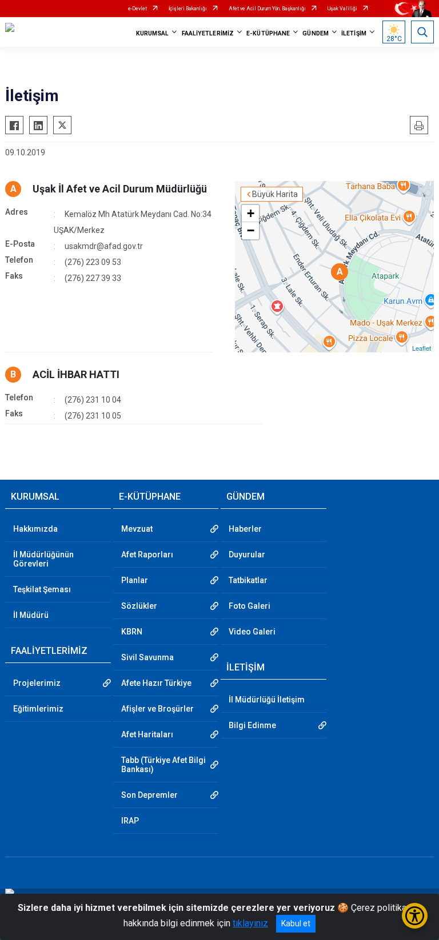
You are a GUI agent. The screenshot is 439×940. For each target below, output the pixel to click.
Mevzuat (137, 528)
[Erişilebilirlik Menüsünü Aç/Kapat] (415, 916)
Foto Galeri (249, 605)
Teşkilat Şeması (42, 589)
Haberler (245, 528)
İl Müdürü (31, 615)
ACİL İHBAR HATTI (76, 374)
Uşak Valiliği (342, 8)
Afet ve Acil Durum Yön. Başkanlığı (267, 8)
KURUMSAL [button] (152, 33)
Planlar (134, 580)
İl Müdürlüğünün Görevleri (43, 559)
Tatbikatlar (248, 580)
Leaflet (421, 347)
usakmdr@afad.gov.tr (104, 246)
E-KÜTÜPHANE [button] (268, 33)
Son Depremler (149, 795)
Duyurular (247, 554)
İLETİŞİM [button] (353, 33)
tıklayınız (250, 923)
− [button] (250, 230)
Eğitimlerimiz (38, 708)
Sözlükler (139, 605)
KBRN (131, 631)
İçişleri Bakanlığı (188, 8)
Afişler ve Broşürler (157, 708)
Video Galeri (252, 631)
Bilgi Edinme (252, 725)
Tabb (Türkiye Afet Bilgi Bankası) (163, 765)
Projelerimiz (37, 683)
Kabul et (295, 923)
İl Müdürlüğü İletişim (267, 699)
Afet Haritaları (147, 734)
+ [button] (250, 213)
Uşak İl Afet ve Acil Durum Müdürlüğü (120, 189)
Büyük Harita (275, 194)
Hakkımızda (35, 528)
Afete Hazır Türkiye (156, 683)
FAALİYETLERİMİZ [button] (208, 33)
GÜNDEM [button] (315, 33)
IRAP (130, 820)
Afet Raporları (147, 554)
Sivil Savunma (147, 657)
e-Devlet (137, 8)
